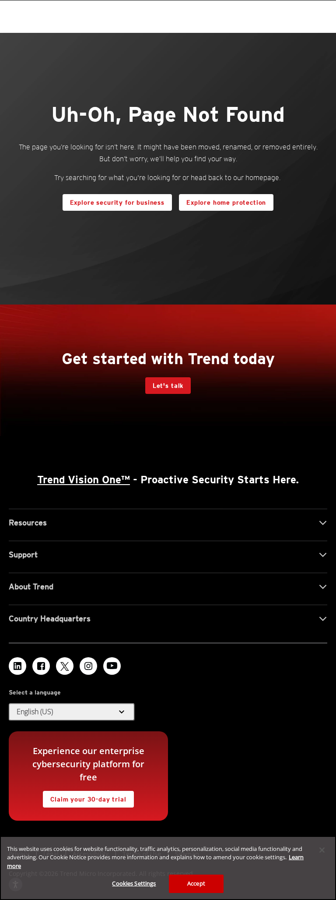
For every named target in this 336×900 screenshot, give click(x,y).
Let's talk (168, 385)
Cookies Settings (134, 883)
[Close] (322, 850)
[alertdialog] (168, 868)
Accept (196, 883)
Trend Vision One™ (83, 479)
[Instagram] (88, 666)
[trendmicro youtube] (112, 666)
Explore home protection (222, 200)
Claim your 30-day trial (84, 797)
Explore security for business (117, 202)
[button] (72, 712)
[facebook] (41, 666)
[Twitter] (65, 666)
